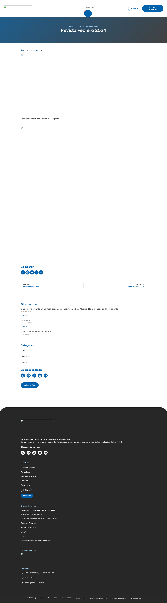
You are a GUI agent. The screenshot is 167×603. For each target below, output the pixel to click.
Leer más (24, 315)
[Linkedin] (40, 375)
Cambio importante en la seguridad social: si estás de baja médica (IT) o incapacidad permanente (69, 309)
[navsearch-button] (85, 2)
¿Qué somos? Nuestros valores (36, 331)
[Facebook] (28, 375)
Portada (73, 27)
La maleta (26, 320)
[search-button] (88, 13)
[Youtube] (46, 375)
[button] (81, 8)
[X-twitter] (34, 375)
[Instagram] (23, 375)
